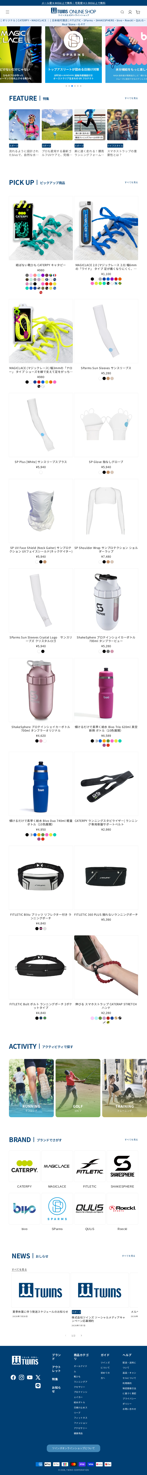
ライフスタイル (115, 145)
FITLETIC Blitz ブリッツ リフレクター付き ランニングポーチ (41, 916)
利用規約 (127, 1383)
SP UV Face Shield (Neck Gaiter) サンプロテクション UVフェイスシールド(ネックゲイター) (40, 549)
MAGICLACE (57, 1186)
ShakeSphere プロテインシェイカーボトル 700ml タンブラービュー (106, 639)
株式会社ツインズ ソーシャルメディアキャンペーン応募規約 (98, 1319)
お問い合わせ (129, 1408)
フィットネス (80, 1417)
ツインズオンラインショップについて (73, 1448)
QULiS (89, 1229)
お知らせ (56, 1389)
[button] (7, 12)
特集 (55, 1379)
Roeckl (122, 1229)
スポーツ (13, 145)
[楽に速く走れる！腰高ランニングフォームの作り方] (89, 124)
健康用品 (78, 1433)
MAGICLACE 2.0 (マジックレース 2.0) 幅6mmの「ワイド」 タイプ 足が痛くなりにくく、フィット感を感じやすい (106, 267)
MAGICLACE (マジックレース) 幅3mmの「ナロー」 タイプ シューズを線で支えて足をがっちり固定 (41, 370)
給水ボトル (79, 1402)
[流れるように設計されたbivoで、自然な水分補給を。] (24, 124)
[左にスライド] (66, 1335)
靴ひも (77, 1376)
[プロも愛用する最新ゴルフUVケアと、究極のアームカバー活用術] (57, 124)
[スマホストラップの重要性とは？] (122, 124)
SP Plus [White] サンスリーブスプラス (41, 462)
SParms (57, 1229)
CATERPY (24, 1186)
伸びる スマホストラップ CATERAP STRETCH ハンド (106, 1006)
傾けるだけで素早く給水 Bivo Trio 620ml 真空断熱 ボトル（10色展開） (106, 728)
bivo (24, 1229)
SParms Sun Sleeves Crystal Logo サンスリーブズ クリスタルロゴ (41, 639)
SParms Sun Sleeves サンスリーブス (106, 368)
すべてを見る (131, 98)
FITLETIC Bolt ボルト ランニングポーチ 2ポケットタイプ (41, 1006)
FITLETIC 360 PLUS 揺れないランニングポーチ (106, 914)
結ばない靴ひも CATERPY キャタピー (41, 265)
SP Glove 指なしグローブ (106, 462)
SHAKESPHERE (122, 1186)
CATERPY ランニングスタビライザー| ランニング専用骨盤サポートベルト (106, 822)
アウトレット (56, 1369)
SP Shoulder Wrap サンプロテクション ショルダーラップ (106, 549)
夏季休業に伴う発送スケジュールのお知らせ (40, 1311)
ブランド (56, 1357)
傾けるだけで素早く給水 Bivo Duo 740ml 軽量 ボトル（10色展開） (40, 822)
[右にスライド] (81, 1335)
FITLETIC (90, 1186)
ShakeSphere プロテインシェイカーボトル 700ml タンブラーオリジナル (40, 728)
